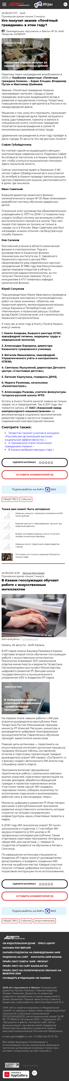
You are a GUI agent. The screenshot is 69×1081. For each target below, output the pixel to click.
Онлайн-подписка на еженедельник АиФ (31, 952)
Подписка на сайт (15, 957)
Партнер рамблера (30, 1065)
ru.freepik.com (30, 639)
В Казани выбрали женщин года (30, 449)
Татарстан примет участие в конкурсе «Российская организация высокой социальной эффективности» (32, 436)
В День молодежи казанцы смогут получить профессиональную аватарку (37, 535)
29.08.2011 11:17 (9, 13)
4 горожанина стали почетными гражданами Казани (28, 444)
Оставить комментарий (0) (34, 474)
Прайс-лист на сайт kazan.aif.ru (25, 965)
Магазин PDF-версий (17, 947)
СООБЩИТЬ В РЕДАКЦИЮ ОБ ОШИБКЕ (27, 978)
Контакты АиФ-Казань (46, 957)
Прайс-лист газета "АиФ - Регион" (25, 961)
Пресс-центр (46, 943)
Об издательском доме (19, 943)
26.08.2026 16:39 (11, 573)
